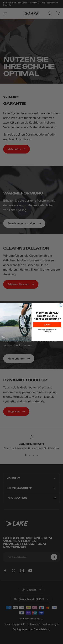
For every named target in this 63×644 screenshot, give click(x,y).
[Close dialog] (60, 305)
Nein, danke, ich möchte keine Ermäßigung (47, 330)
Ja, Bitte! (47, 325)
